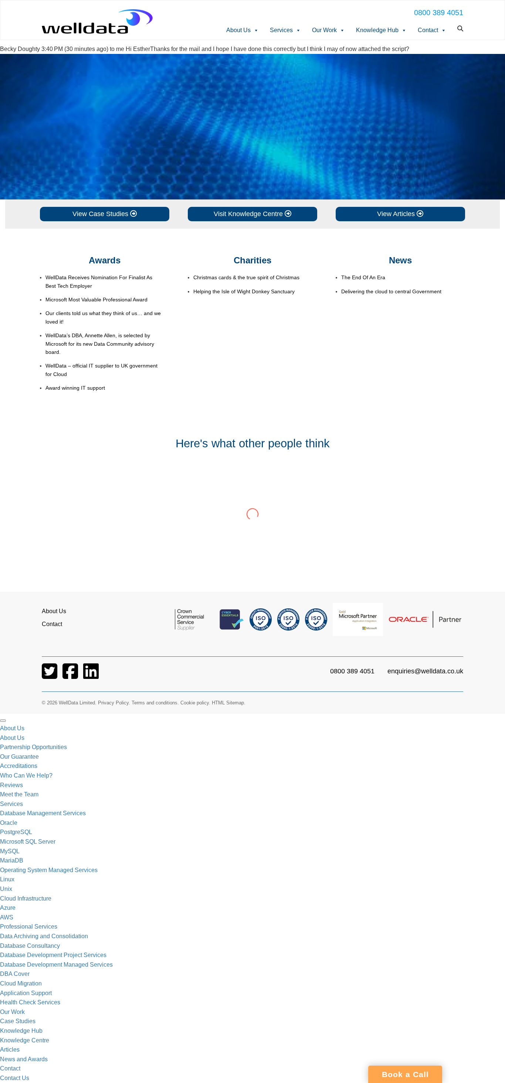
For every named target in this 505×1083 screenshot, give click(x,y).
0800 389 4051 (438, 12)
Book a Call (405, 1074)
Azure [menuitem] (8, 908)
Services (281, 30)
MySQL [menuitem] (10, 851)
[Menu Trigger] (3, 721)
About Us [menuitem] (12, 728)
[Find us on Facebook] (70, 676)
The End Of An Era (363, 277)
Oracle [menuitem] (8, 823)
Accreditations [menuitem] (18, 766)
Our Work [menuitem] (12, 1012)
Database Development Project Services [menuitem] (53, 955)
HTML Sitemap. (228, 703)
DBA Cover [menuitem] (15, 974)
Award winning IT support (75, 388)
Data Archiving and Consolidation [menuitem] (44, 936)
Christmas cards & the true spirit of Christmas (246, 277)
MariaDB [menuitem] (11, 860)
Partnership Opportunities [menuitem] (33, 747)
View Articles (397, 214)
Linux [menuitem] (7, 879)
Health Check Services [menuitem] (30, 1002)
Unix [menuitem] (6, 889)
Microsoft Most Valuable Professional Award (96, 300)
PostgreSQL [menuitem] (16, 832)
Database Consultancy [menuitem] (30, 946)
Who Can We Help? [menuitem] (26, 775)
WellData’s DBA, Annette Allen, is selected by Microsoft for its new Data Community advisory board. (99, 343)
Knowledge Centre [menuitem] (24, 1040)
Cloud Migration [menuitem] (21, 983)
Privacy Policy (113, 703)
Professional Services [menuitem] (28, 926)
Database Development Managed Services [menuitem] (56, 964)
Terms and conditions (154, 703)
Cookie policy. (195, 703)
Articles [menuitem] (10, 1049)
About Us (238, 30)
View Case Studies (101, 214)
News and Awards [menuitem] (24, 1059)
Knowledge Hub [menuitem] (21, 1031)
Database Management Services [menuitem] (43, 813)
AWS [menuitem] (6, 917)
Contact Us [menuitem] (14, 1078)
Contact (428, 30)
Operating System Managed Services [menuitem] (49, 870)
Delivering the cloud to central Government (391, 291)
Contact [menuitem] (10, 1068)
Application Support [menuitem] (26, 993)
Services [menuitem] (11, 804)
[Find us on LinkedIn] (91, 676)
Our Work (324, 30)
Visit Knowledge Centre (249, 214)
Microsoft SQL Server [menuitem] (27, 841)
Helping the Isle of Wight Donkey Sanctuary (244, 291)
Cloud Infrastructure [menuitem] (25, 898)
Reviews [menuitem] (11, 785)
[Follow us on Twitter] (50, 676)
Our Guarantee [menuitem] (19, 757)
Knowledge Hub (377, 30)
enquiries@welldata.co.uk (425, 671)
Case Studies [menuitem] (17, 1021)
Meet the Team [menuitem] (19, 794)
